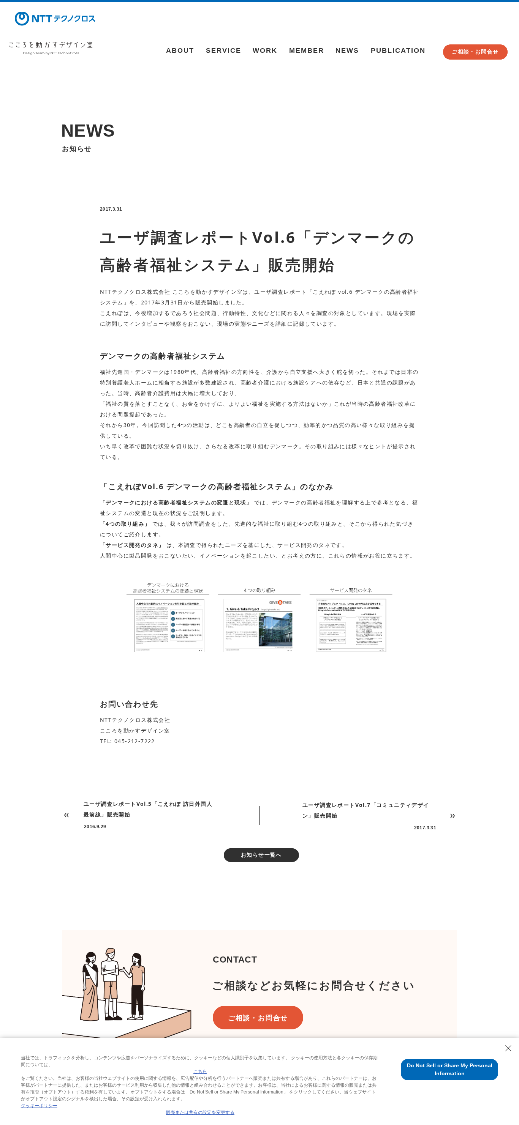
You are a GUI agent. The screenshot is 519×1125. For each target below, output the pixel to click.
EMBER (306, 50)
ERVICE (223, 50)
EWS (347, 50)
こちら (200, 1071)
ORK (265, 50)
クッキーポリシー (39, 1105)
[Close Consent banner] (508, 1048)
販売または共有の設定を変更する (200, 1112)
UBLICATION (398, 50)
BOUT (180, 50)
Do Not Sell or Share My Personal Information (449, 1069)
